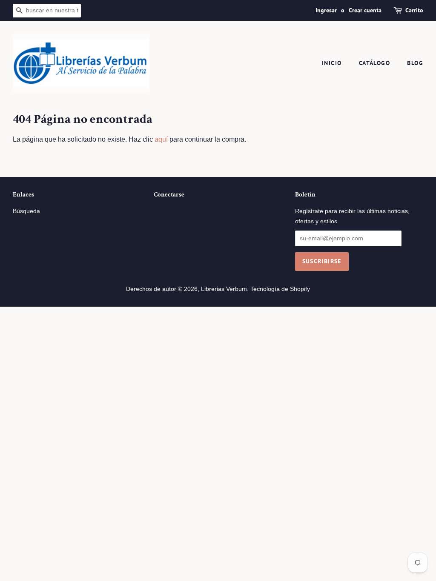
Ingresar (326, 10)
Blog (415, 63)
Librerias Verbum (224, 289)
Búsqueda (26, 211)
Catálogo (374, 63)
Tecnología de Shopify (280, 289)
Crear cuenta (365, 10)
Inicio (331, 63)
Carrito (414, 10)
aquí (161, 139)
